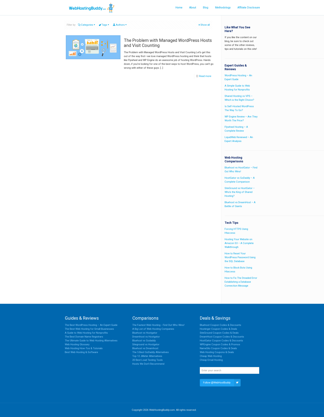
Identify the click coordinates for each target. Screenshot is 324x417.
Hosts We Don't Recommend (148, 363)
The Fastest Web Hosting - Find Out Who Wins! (158, 325)
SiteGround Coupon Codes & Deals (219, 332)
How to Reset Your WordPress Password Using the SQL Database (240, 257)
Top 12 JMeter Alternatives (147, 356)
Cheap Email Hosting (211, 359)
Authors (120, 24)
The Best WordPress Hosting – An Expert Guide (91, 325)
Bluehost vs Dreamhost (145, 348)
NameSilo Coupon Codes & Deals (218, 348)
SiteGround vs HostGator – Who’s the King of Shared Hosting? (240, 192)
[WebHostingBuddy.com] (91, 7)
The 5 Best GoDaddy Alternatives (150, 352)
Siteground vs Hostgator (145, 344)
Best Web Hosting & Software (81, 352)
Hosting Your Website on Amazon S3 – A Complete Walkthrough (239, 243)
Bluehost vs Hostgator (144, 332)
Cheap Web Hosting (211, 356)
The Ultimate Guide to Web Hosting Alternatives (91, 340)
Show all (205, 24)
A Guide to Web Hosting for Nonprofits (86, 332)
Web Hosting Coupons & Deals (217, 352)
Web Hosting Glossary (77, 344)
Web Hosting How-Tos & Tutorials (84, 348)
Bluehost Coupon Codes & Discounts (220, 325)
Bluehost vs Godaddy (144, 340)
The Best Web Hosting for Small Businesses (89, 328)
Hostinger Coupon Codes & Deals (218, 328)
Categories (87, 24)
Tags (104, 24)
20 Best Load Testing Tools (147, 359)
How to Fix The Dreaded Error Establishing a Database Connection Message (241, 281)
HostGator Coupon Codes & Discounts (221, 340)
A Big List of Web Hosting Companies (153, 328)
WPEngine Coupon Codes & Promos (220, 344)
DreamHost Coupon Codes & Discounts (222, 336)
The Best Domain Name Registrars (84, 336)
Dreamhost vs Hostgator (146, 336)
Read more (205, 76)
